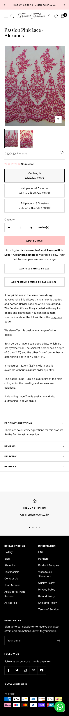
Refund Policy (46, 596)
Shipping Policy (47, 602)
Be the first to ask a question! (22, 434)
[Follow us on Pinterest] (33, 670)
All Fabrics (10, 602)
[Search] (12, 16)
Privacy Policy (46, 589)
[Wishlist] (56, 16)
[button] (12, 164)
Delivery (10, 456)
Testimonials (11, 571)
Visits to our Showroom (45, 574)
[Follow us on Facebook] (8, 670)
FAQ (40, 552)
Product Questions (18, 423)
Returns (10, 466)
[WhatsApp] (59, 706)
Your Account (12, 585)
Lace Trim (25, 396)
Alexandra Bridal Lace (21, 299)
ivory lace (56, 317)
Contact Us (11, 578)
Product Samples (48, 565)
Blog (7, 558)
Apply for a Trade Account (14, 594)
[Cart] (63, 16)
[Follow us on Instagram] (25, 670)
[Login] (49, 16)
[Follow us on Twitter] (17, 670)
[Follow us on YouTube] (42, 670)
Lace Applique (27, 400)
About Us (9, 565)
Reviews (10, 446)
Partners (43, 558)
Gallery (8, 552)
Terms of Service (48, 609)
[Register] (59, 640)
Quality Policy (46, 582)
